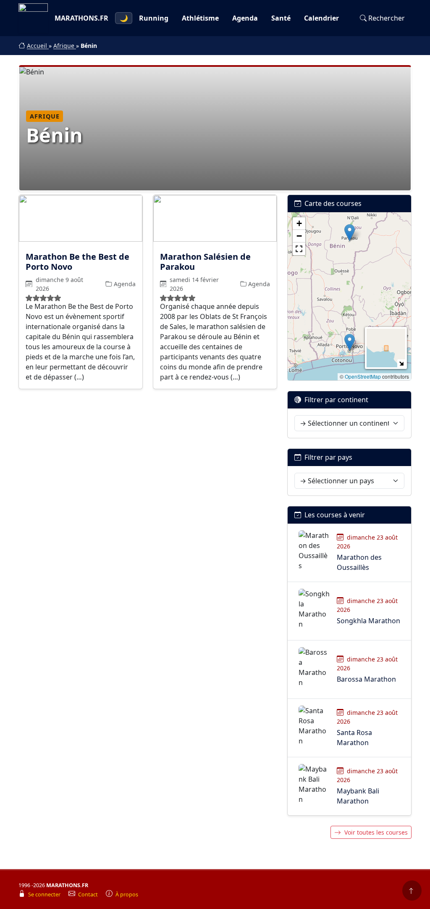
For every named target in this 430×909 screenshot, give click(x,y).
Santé (281, 18)
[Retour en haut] (412, 890)
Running (153, 18)
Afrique (64, 46)
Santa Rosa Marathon (354, 737)
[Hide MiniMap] (401, 363)
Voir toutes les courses (376, 832)
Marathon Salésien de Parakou (205, 261)
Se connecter (45, 894)
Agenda (245, 18)
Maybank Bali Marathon (358, 796)
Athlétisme (200, 18)
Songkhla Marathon (368, 620)
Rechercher (386, 18)
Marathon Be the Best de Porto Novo (77, 261)
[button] (349, 232)
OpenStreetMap (363, 376)
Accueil (38, 46)
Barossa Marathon (366, 679)
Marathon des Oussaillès (359, 562)
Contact (88, 894)
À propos (126, 894)
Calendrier (321, 18)
